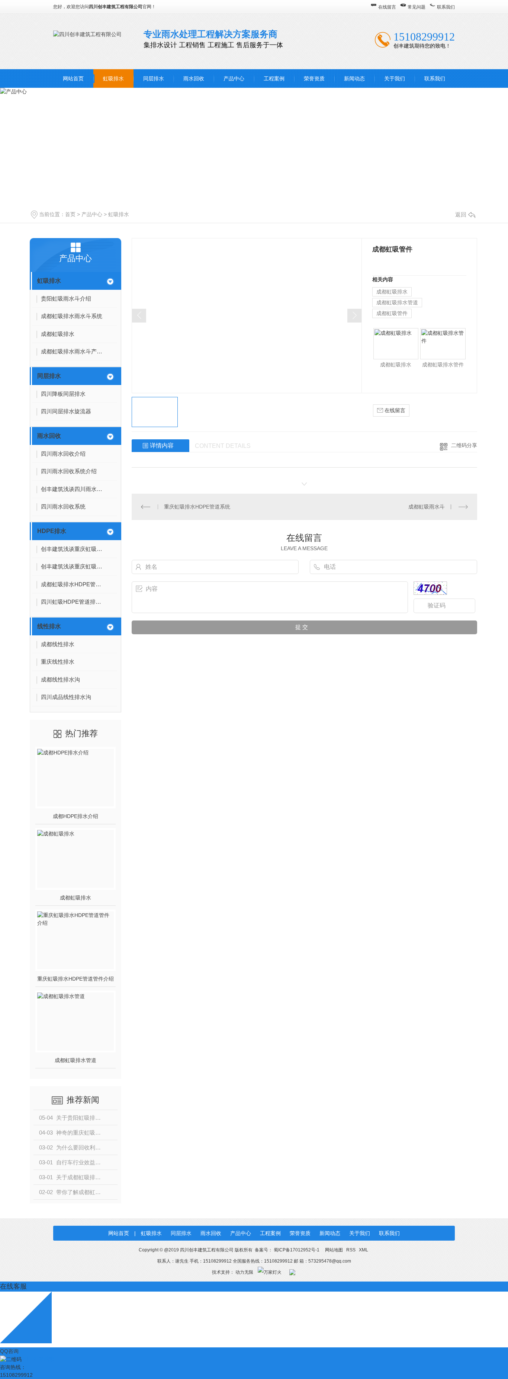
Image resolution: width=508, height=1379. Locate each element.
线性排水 (49, 626)
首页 (70, 214)
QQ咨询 (9, 1351)
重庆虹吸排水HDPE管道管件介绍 (75, 979)
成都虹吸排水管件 (443, 365)
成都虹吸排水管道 (75, 1060)
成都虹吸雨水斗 (426, 507)
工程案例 (274, 78)
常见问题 (416, 7)
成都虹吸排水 (75, 898)
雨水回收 (193, 78)
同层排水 (153, 78)
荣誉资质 (314, 78)
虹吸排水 (113, 78)
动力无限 (244, 1272)
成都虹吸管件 (392, 313)
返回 (460, 214)
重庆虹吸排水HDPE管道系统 (197, 507)
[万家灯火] (270, 1272)
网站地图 (334, 1250)
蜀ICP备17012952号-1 (296, 1250)
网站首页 (73, 78)
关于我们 (394, 78)
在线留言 (387, 7)
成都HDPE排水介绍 (75, 816)
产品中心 (234, 78)
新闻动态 (354, 78)
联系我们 (446, 7)
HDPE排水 (51, 531)
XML (363, 1250)
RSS (351, 1250)
